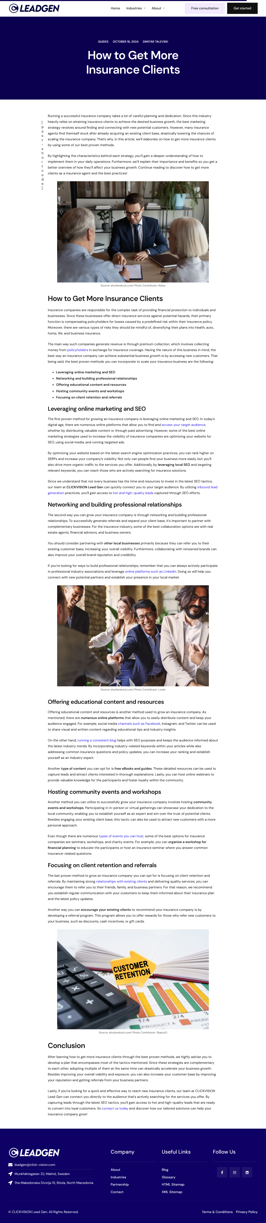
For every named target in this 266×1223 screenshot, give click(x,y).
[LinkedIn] (247, 1172)
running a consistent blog (97, 740)
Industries (134, 8)
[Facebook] (222, 1172)
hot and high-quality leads (133, 493)
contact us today (115, 1108)
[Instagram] (234, 1172)
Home (115, 8)
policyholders (77, 350)
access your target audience (183, 425)
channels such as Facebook (139, 723)
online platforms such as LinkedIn (150, 571)
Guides (103, 42)
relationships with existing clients (121, 881)
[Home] (34, 8)
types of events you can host (121, 836)
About (156, 8)
